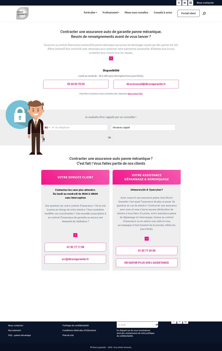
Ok (109, 137)
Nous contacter (205, 2)
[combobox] (47, 127)
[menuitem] (90, 12)
